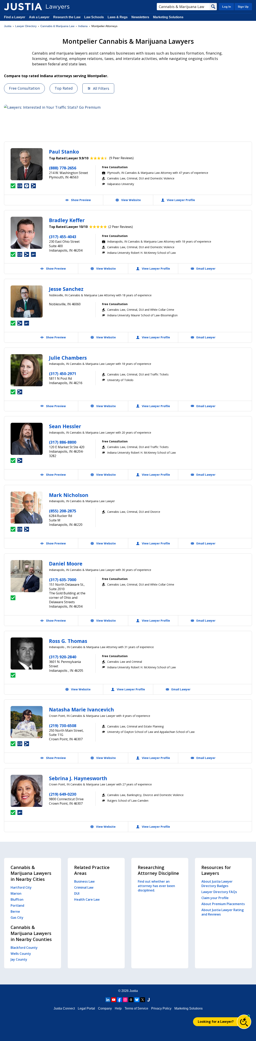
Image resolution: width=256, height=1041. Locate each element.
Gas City (17, 917)
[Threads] (131, 999)
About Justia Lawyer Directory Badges (217, 883)
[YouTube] (113, 999)
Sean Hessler (65, 426)
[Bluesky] (136, 999)
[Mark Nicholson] (27, 508)
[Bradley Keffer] (27, 233)
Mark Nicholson (68, 495)
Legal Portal (86, 1008)
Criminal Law (83, 887)
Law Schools (94, 17)
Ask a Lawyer (39, 17)
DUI (76, 893)
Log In (226, 6)
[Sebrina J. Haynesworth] (27, 791)
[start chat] (244, 1022)
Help (118, 1008)
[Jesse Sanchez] (27, 301)
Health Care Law (87, 899)
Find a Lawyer (14, 17)
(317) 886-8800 (62, 442)
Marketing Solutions (168, 17)
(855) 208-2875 (62, 511)
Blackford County (24, 947)
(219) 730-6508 (62, 725)
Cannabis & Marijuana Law (57, 26)
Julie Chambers (68, 357)
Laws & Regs (118, 17)
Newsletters (140, 17)
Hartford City (21, 887)
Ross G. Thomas (68, 640)
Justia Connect (64, 1008)
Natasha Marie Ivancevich (81, 709)
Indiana (83, 26)
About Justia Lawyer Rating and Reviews (222, 912)
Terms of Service (136, 1008)
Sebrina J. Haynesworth (78, 778)
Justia (7, 26)
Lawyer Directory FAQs (219, 892)
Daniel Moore (65, 563)
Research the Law (66, 17)
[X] (142, 999)
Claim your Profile (215, 898)
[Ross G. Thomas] (27, 653)
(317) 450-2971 (62, 373)
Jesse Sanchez (66, 288)
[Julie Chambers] (27, 370)
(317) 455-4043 (62, 236)
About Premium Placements (223, 904)
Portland (17, 905)
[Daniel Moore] (27, 576)
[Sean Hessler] (27, 439)
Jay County (19, 959)
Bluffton (17, 899)
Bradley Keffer (67, 220)
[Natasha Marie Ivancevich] (27, 722)
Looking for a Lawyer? (216, 1021)
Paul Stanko (64, 151)
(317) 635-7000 (62, 579)
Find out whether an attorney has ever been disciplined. (156, 885)
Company (105, 1008)
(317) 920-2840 (62, 657)
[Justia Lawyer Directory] (23, 6)
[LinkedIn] (107, 999)
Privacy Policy (161, 1008)
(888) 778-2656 (62, 168)
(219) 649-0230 (62, 794)
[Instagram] (125, 999)
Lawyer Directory (26, 26)
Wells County (21, 953)
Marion (16, 893)
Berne (15, 911)
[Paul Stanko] (27, 164)
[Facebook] (119, 999)
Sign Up (243, 6)
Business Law (84, 881)
